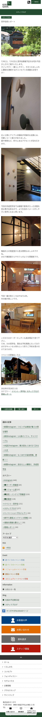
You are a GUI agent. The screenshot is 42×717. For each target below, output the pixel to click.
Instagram (8, 480)
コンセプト (8, 671)
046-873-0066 (28, 2)
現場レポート (6, 394)
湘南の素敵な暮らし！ (13, 522)
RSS (9, 548)
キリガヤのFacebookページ (17, 611)
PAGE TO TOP (21, 657)
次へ (36, 409)
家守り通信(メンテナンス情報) (16, 518)
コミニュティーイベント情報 (16, 579)
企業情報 (7, 685)
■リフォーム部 (10, 490)
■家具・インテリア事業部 (14, 494)
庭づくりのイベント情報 (14, 565)
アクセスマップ (10, 690)
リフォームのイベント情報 (15, 569)
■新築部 (7, 499)
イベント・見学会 (19, 391)
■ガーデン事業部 (11, 485)
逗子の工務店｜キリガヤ (6, 2)
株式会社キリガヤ (9, 702)
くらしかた (8, 667)
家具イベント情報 (12, 574)
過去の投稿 (8, 409)
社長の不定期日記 (12, 600)
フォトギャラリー (10, 676)
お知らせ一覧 (10, 589)
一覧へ (20, 409)
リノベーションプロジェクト (15, 513)
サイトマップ (9, 695)
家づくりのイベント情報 (14, 560)
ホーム (6, 662)
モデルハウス (9, 681)
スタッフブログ (21, 12)
